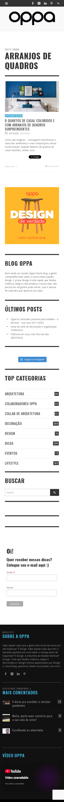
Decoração (10, 115)
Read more (10, 166)
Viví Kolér (14, 133)
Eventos (11, 453)
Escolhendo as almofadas (27, 730)
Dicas (19, 115)
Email (11, 572)
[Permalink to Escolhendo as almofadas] (6, 730)
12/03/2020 (25, 133)
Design (10, 433)
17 (59, 701)
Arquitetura (14, 393)
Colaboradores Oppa (21, 403)
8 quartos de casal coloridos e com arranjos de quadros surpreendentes (30, 124)
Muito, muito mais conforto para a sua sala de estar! (32, 718)
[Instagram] (39, 3)
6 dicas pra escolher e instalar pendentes (31, 703)
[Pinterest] (51, 3)
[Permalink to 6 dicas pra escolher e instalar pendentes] (6, 701)
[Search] (6, 3)
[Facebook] (33, 3)
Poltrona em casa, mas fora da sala (30, 334)
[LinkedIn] (45, 3)
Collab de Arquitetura (22, 413)
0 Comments (53, 166)
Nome (10, 587)
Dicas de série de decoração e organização (34, 326)
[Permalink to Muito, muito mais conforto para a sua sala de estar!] (6, 717)
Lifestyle (12, 463)
